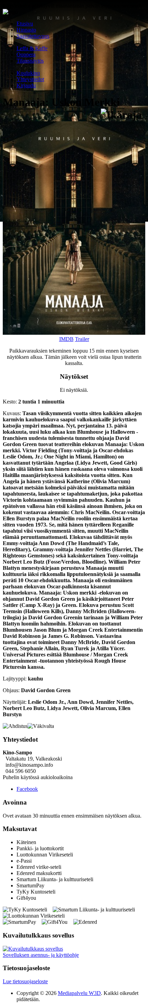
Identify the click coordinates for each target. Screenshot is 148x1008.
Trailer (82, 339)
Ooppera (26, 54)
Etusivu (25, 23)
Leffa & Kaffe (32, 48)
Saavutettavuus (33, 36)
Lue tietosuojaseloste (25, 981)
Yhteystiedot (30, 79)
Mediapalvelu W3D (79, 993)
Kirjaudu (26, 85)
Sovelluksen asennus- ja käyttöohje (41, 955)
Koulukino (28, 73)
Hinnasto (26, 30)
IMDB (66, 339)
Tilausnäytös (30, 61)
